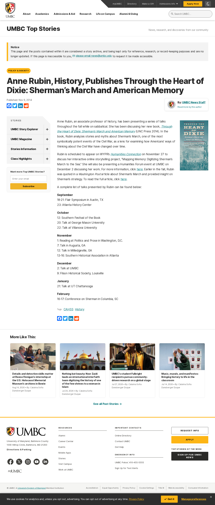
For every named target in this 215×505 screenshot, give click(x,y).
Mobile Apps (64, 452)
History (79, 309)
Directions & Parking (19, 449)
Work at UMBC (65, 469)
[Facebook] (9, 105)
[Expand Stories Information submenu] (47, 149)
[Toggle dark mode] (208, 4)
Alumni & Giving (128, 13)
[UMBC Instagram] (28, 461)
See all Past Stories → (107, 404)
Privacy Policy (136, 499)
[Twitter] (14, 105)
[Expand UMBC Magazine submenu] (47, 139)
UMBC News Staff (193, 102)
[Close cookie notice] (211, 497)
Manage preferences (193, 499)
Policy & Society (18, 70)
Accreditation (92, 488)
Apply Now (193, 4)
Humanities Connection (126, 154)
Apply (190, 439)
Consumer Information (198, 488)
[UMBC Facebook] (10, 461)
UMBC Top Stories (33, 29)
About (27, 13)
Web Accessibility (177, 488)
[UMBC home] (7, 10)
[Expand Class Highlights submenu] (47, 159)
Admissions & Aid (64, 13)
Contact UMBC (122, 441)
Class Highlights (21, 158)
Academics (42, 13)
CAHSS (68, 309)
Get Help (119, 447)
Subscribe (28, 186)
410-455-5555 (136, 462)
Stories (16, 120)
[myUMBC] (15, 471)
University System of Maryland (32, 488)
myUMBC (117, 4)
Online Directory (123, 435)
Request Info (190, 430)
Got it (171, 499)
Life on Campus (105, 13)
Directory (132, 4)
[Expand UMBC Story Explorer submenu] (47, 129)
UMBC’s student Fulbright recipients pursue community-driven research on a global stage (131, 377)
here (140, 169)
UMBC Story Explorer (24, 129)
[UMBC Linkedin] (45, 461)
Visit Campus (65, 464)
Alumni (61, 435)
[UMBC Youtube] (36, 461)
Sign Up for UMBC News (190, 456)
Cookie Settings (146, 488)
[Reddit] (26, 105)
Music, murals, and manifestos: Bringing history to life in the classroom (180, 377)
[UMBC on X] (19, 461)
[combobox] (190, 14)
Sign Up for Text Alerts (126, 468)
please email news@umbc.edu (94, 55)
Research (85, 13)
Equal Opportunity (111, 488)
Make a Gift (148, 4)
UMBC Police (121, 462)
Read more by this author (190, 107)
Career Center (65, 441)
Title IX (162, 488)
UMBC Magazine (21, 139)
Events (61, 447)
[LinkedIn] (20, 105)
